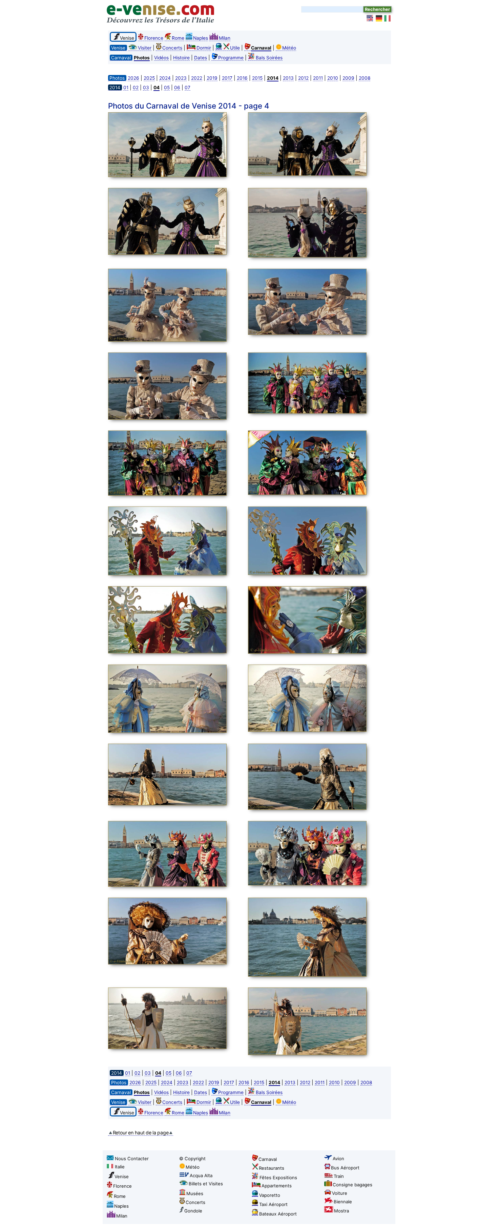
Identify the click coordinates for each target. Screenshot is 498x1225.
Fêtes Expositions (278, 1177)
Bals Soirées (269, 57)
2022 (196, 78)
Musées (194, 1193)
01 (125, 87)
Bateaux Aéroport (278, 1214)
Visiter (144, 48)
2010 (332, 78)
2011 (318, 78)
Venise (122, 1176)
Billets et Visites (206, 1183)
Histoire (181, 57)
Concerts (172, 48)
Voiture (339, 1193)
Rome (178, 38)
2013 (288, 78)
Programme (231, 57)
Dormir (203, 48)
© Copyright (192, 1158)
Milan (224, 38)
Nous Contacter (132, 1158)
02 (136, 87)
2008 (364, 78)
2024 (165, 78)
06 (177, 87)
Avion (338, 1158)
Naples (200, 38)
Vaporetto (269, 1195)
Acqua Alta (201, 1175)
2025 (149, 78)
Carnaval (267, 1159)
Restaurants (271, 1168)
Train (339, 1176)
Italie (120, 1166)
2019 (212, 78)
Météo (289, 48)
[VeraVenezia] (388, 18)
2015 (257, 78)
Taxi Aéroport (273, 1204)
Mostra (341, 1210)
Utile (235, 48)
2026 (133, 78)
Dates (200, 57)
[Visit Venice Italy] (370, 18)
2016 (242, 78)
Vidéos (161, 57)
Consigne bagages (352, 1184)
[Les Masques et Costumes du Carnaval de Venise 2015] (176, 145)
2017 (227, 78)
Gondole (193, 1210)
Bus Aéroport (345, 1167)
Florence (153, 38)
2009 (348, 78)
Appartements (277, 1185)
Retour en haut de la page (141, 1132)
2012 (303, 78)
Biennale (343, 1201)
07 (187, 87)
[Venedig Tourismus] (379, 18)
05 (167, 87)
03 (146, 87)
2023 (181, 78)
